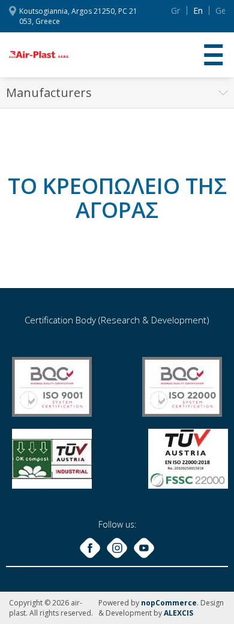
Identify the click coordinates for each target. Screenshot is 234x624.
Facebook (90, 548)
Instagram (117, 548)
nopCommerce (169, 603)
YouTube (144, 548)
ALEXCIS (178, 613)
